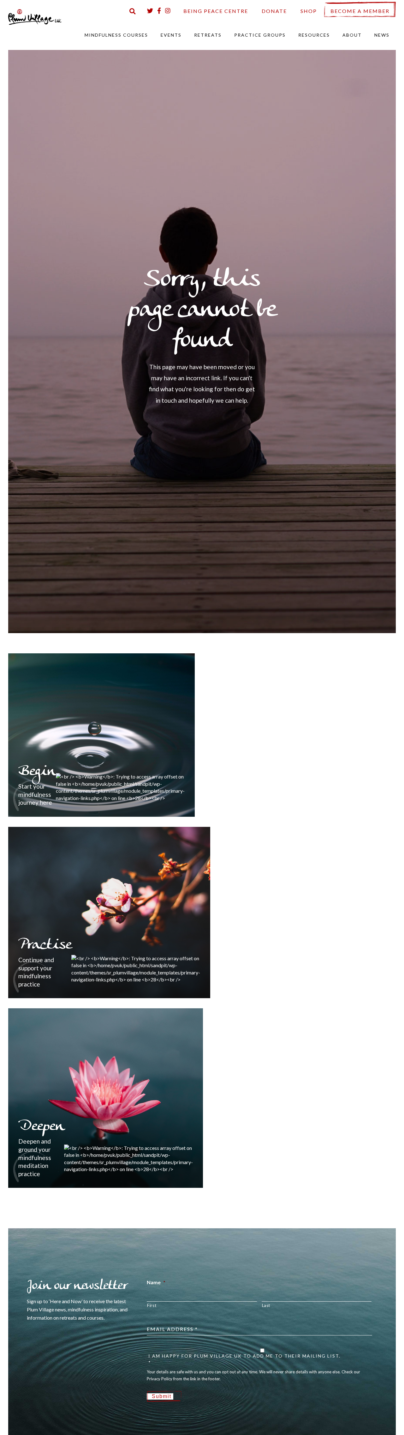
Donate (274, 11)
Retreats (208, 35)
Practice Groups (260, 35)
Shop (308, 11)
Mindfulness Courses (116, 35)
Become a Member (359, 11)
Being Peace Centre (215, 11)
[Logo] (35, 16)
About (352, 35)
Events (171, 35)
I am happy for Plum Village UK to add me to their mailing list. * (244, 1359)
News (381, 35)
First (151, 1305)
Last (266, 1305)
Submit (161, 1396)
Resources (314, 35)
